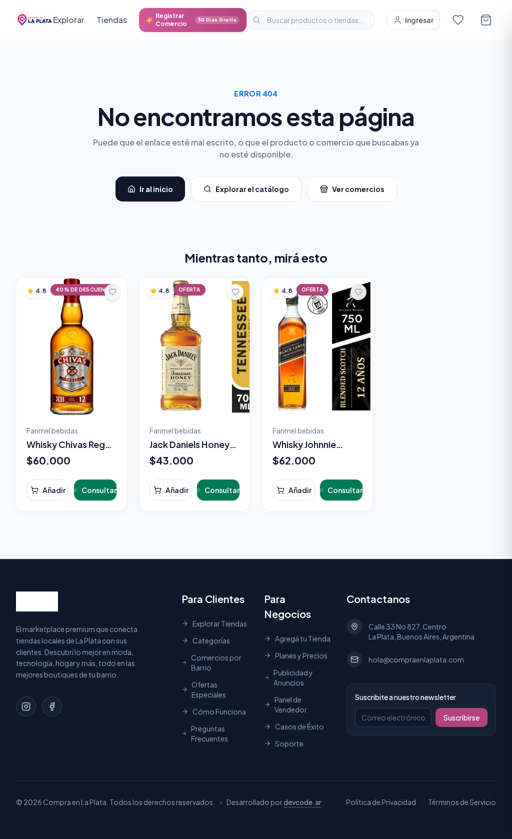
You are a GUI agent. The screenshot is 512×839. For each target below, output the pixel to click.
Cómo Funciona (219, 711)
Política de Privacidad (381, 802)
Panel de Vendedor (290, 704)
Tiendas (111, 19)
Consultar (99, 490)
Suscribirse (462, 717)
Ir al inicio (156, 189)
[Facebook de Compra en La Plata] (52, 706)
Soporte (289, 743)
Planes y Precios (301, 655)
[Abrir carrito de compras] (486, 20)
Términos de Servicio (462, 802)
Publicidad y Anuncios (293, 677)
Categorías (211, 640)
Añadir (54, 490)
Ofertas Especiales (209, 689)
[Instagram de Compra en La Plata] (26, 706)
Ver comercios (358, 189)
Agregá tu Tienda (302, 638)
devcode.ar (303, 802)
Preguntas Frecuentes (209, 733)
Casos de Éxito (299, 726)
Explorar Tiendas (219, 623)
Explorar (68, 19)
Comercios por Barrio (216, 662)
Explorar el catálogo (252, 189)
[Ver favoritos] (458, 20)
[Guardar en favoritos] (112, 292)
